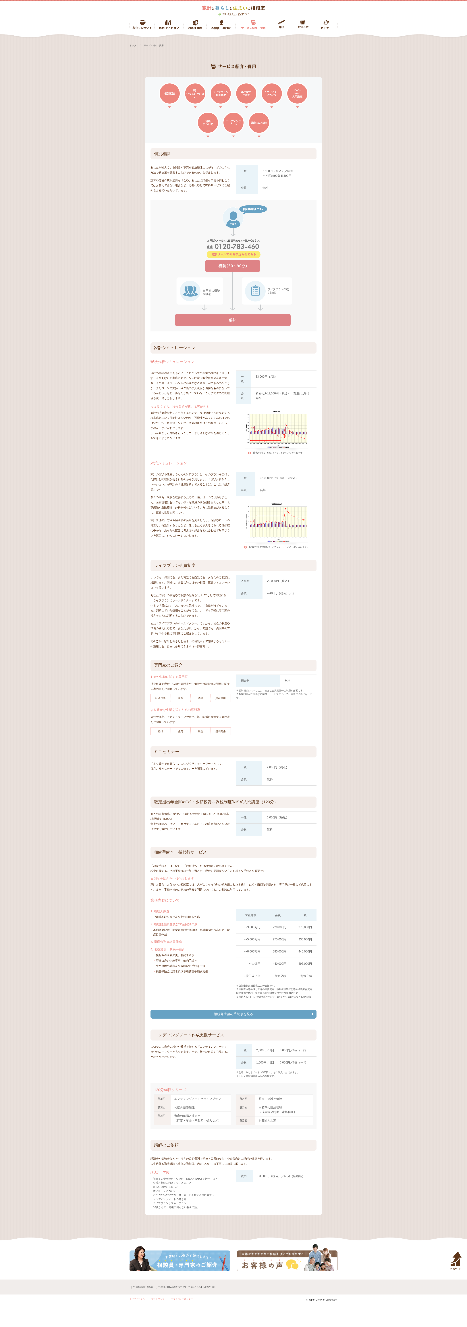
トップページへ (137, 1299)
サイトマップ (158, 1299)
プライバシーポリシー (182, 1299)
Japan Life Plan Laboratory (323, 1299)
